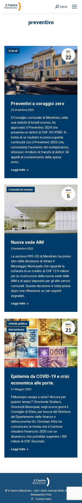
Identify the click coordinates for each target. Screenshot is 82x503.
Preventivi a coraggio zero (37, 103)
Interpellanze (16, 329)
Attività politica (18, 323)
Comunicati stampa (21, 189)
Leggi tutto (18, 169)
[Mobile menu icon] (75, 7)
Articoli (13, 50)
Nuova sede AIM (27, 242)
